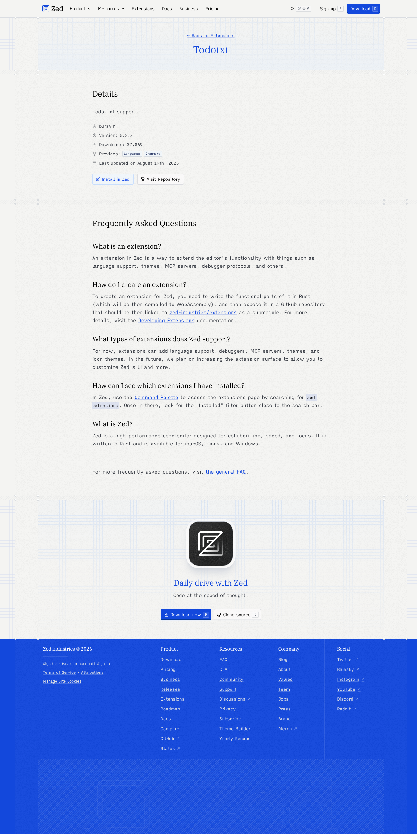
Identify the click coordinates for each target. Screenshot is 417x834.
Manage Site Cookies (62, 681)
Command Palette (156, 397)
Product (77, 8)
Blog (282, 659)
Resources (108, 8)
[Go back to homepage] (52, 8)
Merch (287, 728)
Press (284, 709)
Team (284, 689)
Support (227, 689)
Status (170, 748)
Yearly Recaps (235, 738)
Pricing (212, 8)
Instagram (350, 679)
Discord (347, 699)
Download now (188, 614)
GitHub (170, 738)
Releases (170, 689)
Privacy (227, 709)
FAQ (223, 659)
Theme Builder (235, 728)
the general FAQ (226, 472)
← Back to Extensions (210, 35)
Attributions (92, 672)
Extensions (143, 8)
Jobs (283, 699)
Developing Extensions (166, 321)
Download (363, 8)
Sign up (330, 8)
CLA (223, 669)
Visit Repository (163, 179)
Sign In (103, 664)
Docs (167, 8)
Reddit (346, 709)
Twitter (347, 659)
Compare (170, 728)
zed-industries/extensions (203, 313)
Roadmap (170, 709)
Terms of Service (59, 672)
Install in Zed (116, 179)
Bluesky (348, 669)
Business (188, 8)
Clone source (239, 614)
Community (231, 679)
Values (285, 679)
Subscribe (230, 719)
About (284, 669)
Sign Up (50, 664)
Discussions (234, 699)
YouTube (348, 689)
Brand (284, 719)
